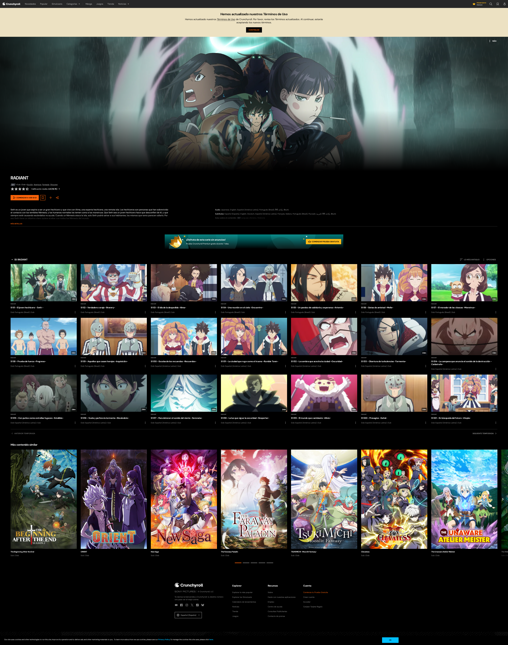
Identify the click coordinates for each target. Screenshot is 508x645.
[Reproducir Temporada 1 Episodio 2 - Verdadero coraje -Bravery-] (114, 289)
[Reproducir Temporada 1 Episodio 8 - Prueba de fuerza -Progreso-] (44, 343)
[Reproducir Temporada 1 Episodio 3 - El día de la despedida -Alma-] (184, 289)
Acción (30, 184)
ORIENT (84, 552)
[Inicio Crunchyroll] (189, 585)
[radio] (12, 189)
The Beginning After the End (22, 552)
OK (390, 640)
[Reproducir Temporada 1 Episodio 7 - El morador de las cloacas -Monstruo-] (464, 289)
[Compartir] (57, 197)
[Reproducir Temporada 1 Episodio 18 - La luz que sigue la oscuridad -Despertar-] (254, 399)
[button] (73, 4)
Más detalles (16, 224)
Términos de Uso (226, 19)
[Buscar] (490, 4)
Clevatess (365, 552)
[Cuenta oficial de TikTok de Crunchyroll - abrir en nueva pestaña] (197, 605)
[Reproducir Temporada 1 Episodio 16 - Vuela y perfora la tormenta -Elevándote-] (114, 399)
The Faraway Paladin (229, 552)
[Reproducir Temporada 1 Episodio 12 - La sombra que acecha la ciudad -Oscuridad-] (324, 343)
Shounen (54, 184)
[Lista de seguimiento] (497, 4)
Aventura (37, 184)
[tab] (238, 563)
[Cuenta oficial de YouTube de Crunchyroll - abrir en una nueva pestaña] (176, 605)
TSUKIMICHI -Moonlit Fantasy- (304, 552)
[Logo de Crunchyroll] (11, 4)
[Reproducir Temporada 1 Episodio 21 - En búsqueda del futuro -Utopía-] (464, 399)
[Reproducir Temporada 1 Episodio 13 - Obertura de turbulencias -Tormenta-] (394, 343)
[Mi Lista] (50, 197)
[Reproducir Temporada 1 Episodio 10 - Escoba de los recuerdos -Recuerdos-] (184, 343)
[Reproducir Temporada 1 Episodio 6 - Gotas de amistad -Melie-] (394, 289)
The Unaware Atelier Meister (443, 552)
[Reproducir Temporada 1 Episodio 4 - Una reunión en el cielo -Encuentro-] (254, 289)
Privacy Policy (164, 639)
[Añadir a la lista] (42, 197)
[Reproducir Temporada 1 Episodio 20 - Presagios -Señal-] (394, 399)
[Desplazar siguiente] (502, 507)
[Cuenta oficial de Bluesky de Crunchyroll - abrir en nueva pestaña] (202, 605)
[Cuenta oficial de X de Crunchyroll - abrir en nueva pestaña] (192, 605)
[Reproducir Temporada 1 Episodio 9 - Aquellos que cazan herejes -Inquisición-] (114, 343)
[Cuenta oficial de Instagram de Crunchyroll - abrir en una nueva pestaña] (186, 605)
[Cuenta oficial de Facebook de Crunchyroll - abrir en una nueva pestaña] (181, 605)
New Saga (155, 552)
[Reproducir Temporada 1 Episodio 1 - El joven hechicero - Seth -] (44, 289)
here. (211, 639)
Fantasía (45, 184)
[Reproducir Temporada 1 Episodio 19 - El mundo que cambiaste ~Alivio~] (324, 399)
